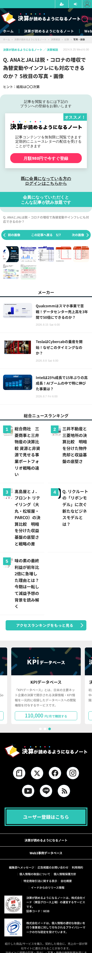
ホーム (8, 31)
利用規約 (77, 867)
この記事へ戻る (46, 235)
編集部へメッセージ (21, 867)
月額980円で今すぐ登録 (46, 158)
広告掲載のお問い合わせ (53, 867)
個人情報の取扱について (34, 874)
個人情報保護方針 (65, 874)
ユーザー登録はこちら (46, 816)
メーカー (46, 292)
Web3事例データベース (46, 853)
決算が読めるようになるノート (49, 31)
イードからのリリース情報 (47, 887)
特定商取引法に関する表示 (40, 881)
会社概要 (66, 881)
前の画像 (14, 235)
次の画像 (78, 235)
